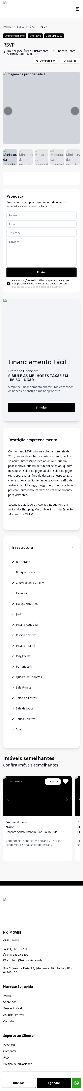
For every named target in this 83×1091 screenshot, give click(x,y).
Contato (8, 1021)
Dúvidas (19, 1083)
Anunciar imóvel (13, 1015)
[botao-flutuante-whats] (76, 1083)
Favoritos (9, 1044)
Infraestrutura (20, 547)
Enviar (41, 272)
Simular (41, 407)
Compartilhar (47, 60)
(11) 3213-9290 (17, 949)
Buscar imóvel (26, 26)
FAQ (6, 1057)
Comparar (9, 1051)
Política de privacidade (17, 1064)
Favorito (72, 60)
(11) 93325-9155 (17, 954)
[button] (8, 111)
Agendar (54, 1083)
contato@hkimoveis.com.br (25, 960)
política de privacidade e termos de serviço (37, 286)
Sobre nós (10, 1002)
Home (7, 26)
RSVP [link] (43, 26)
